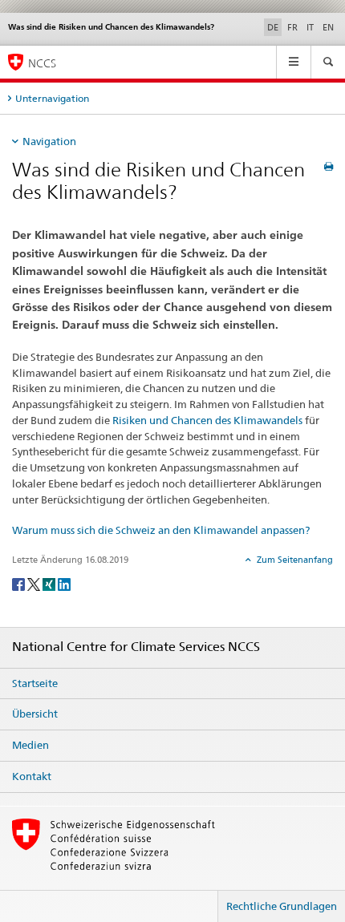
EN (328, 27)
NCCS (42, 63)
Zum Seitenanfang (293, 559)
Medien (30, 744)
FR (292, 27)
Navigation (49, 141)
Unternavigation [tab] (52, 98)
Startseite (35, 683)
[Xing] (50, 583)
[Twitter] (35, 583)
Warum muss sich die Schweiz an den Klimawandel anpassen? (161, 530)
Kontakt (31, 776)
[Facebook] (19, 583)
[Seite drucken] (328, 166)
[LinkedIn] (64, 583)
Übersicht (35, 713)
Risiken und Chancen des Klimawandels (207, 420)
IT (310, 27)
